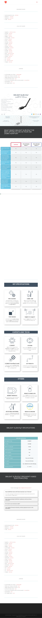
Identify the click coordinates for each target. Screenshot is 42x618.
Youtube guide (18, 74)
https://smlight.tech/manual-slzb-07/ (25, 487)
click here (16, 15)
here (15, 32)
